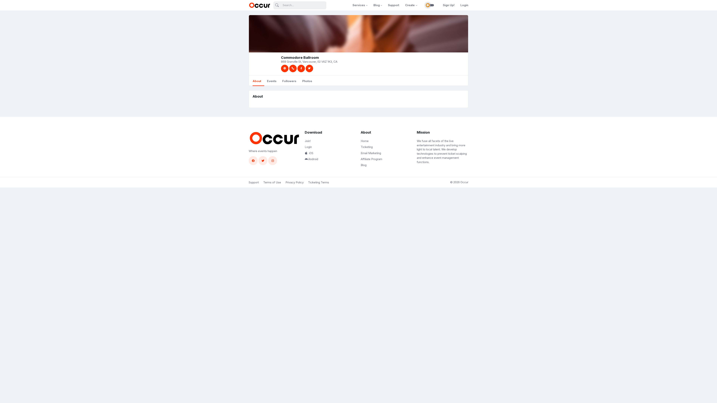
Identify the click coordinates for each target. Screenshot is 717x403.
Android (313, 159)
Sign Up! (448, 5)
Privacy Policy (294, 182)
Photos (307, 81)
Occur (464, 182)
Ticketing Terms (318, 182)
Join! (308, 141)
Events (272, 81)
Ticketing (367, 147)
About (257, 81)
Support (393, 5)
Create (410, 5)
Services (359, 5)
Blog (376, 5)
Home (365, 141)
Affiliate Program (371, 159)
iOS (311, 153)
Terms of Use (272, 182)
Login (464, 5)
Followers (289, 81)
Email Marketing (371, 153)
